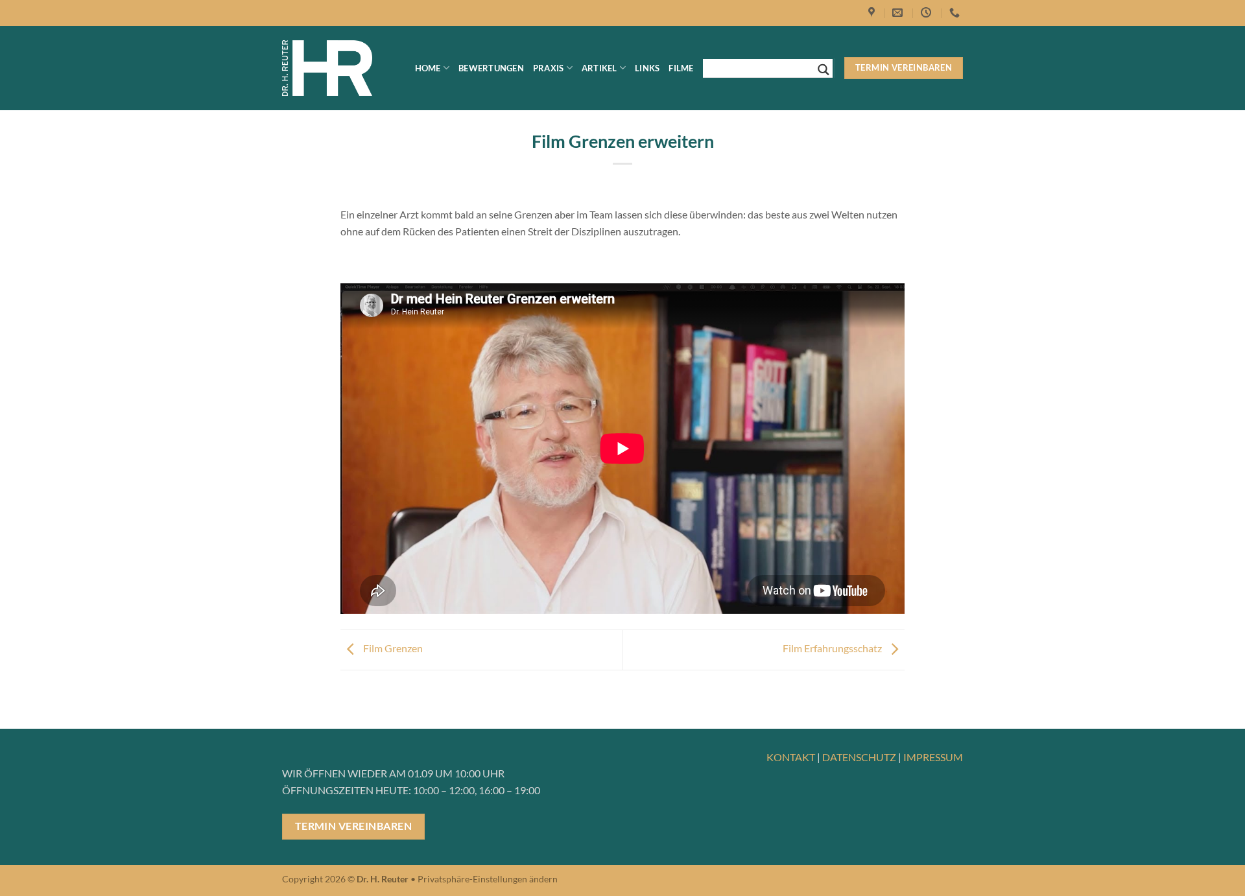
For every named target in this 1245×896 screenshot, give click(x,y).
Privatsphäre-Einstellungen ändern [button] (488, 878)
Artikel (599, 68)
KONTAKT (790, 757)
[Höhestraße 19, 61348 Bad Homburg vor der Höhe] (873, 12)
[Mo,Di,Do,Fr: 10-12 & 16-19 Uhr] (927, 12)
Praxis (548, 68)
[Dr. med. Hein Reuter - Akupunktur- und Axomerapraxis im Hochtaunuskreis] (327, 68)
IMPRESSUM (933, 757)
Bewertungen (491, 68)
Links (647, 68)
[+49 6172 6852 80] (956, 12)
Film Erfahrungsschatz (833, 648)
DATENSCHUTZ (859, 757)
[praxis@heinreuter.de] (899, 12)
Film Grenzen (392, 648)
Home (428, 68)
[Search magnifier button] (823, 69)
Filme (681, 68)
